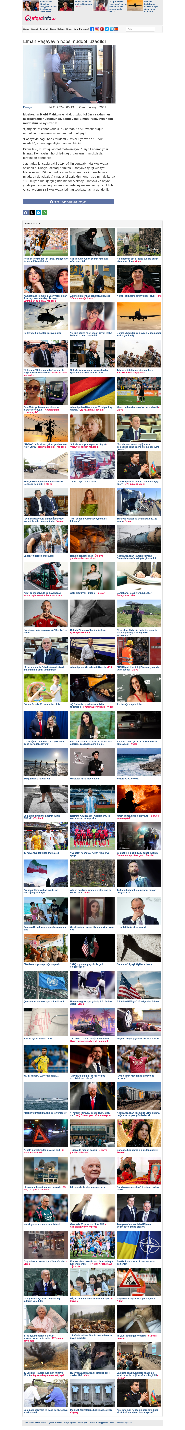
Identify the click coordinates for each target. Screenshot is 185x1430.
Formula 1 (84, 29)
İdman (69, 29)
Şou (76, 29)
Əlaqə (112, 1423)
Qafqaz (61, 29)
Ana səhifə (29, 1423)
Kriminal (43, 29)
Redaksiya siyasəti (124, 1423)
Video (37, 1423)
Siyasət (34, 29)
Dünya (52, 29)
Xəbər (26, 29)
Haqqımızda (103, 1423)
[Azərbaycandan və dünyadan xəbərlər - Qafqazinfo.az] (40, 18)
